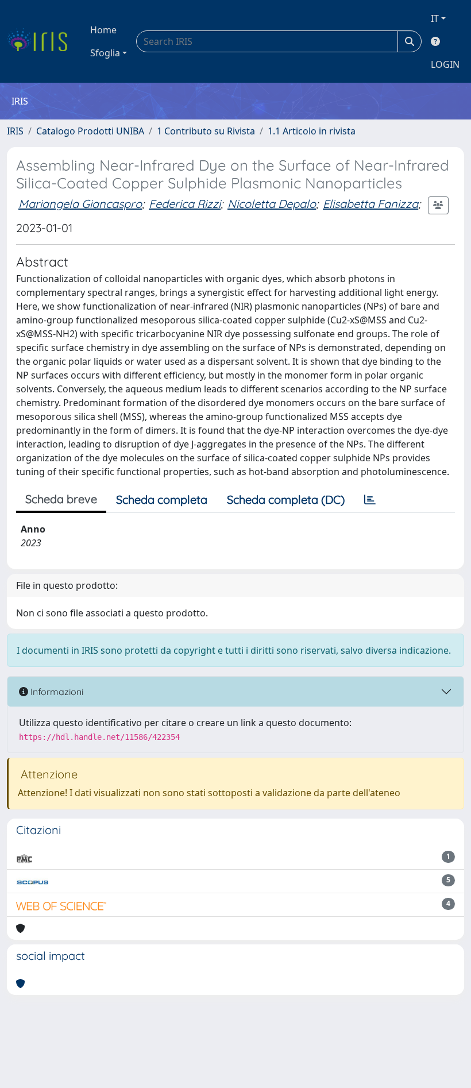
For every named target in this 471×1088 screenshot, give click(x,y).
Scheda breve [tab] (61, 499)
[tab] (369, 500)
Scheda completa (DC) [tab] (286, 499)
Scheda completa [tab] (161, 499)
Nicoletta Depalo (271, 203)
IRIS (15, 131)
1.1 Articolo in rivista (312, 131)
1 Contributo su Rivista (206, 131)
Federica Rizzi (185, 203)
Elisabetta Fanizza (370, 203)
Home (103, 30)
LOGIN (445, 64)
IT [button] (435, 18)
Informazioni (55, 691)
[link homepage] (41, 41)
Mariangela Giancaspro (80, 203)
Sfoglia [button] (105, 53)
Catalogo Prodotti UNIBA (90, 131)
